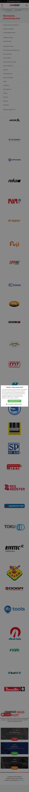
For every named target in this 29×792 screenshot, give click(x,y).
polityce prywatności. (14, 397)
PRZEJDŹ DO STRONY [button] (14, 401)
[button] (14, 404)
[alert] (14, 396)
